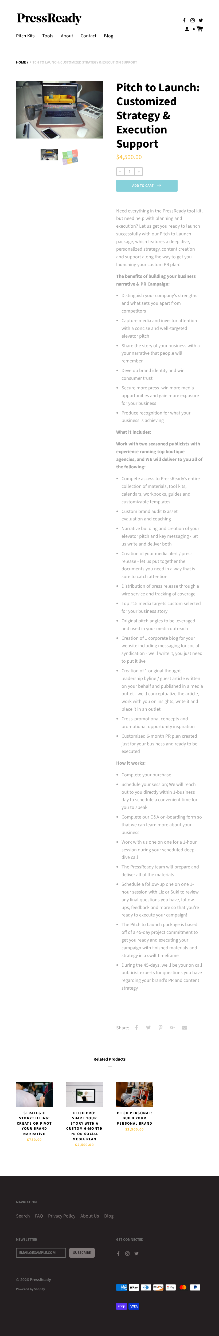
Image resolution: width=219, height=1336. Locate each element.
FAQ (39, 1216)
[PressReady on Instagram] (192, 20)
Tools (47, 36)
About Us (89, 1216)
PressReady (40, 1279)
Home (21, 62)
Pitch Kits (25, 36)
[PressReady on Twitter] (201, 20)
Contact (88, 36)
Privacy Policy (61, 1216)
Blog (108, 36)
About (67, 36)
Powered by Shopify (30, 1289)
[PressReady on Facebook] (184, 20)
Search (23, 1216)
